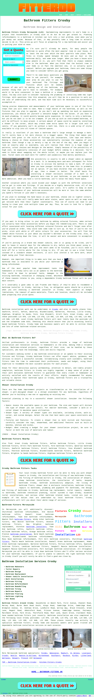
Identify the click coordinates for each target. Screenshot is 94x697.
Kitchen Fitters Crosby (50, 662)
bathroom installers (36, 527)
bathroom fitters (43, 319)
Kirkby (75, 656)
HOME (60, 15)
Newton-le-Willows (27, 656)
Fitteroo (5, 693)
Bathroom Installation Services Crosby (29, 561)
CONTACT (78, 15)
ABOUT (72, 15)
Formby (44, 653)
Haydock (66, 656)
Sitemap (3, 679)
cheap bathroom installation (34, 480)
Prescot (24, 658)
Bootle (14, 656)
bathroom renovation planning (32, 493)
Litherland (86, 656)
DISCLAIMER (87, 15)
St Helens (74, 653)
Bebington (54, 653)
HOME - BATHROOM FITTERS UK (47, 672)
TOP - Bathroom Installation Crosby (19, 662)
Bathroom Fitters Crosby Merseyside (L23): (23, 32)
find (10, 443)
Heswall (15, 658)
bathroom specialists (29, 653)
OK (90, 696)
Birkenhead (44, 656)
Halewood (37, 658)
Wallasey (6, 658)
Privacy (90, 679)
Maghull (64, 653)
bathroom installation (21, 534)
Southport (55, 656)
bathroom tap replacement (52, 490)
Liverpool (86, 653)
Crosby (55, 309)
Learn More (82, 696)
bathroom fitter (84, 554)
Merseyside (12, 653)
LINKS (66, 15)
